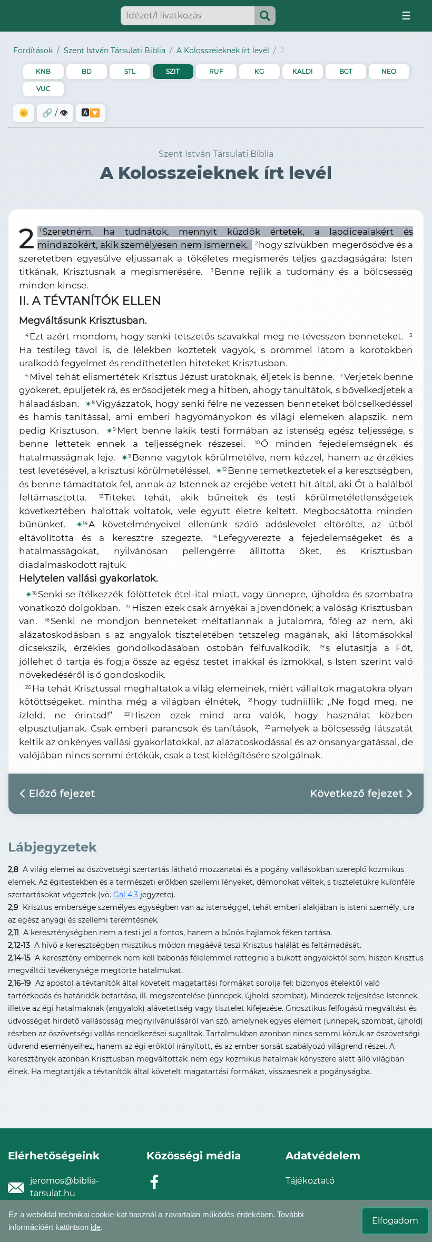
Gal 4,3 (125, 894)
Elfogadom (395, 1221)
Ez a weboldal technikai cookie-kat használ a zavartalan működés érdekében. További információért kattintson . (155, 1220)
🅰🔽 (90, 113)
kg (259, 71)
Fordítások (33, 50)
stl (129, 71)
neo (388, 71)
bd (87, 71)
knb (43, 71)
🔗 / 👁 (55, 113)
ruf (216, 71)
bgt (345, 71)
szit (173, 71)
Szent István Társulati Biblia (114, 50)
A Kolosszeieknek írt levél (222, 50)
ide (96, 1227)
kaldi (302, 71)
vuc (43, 89)
